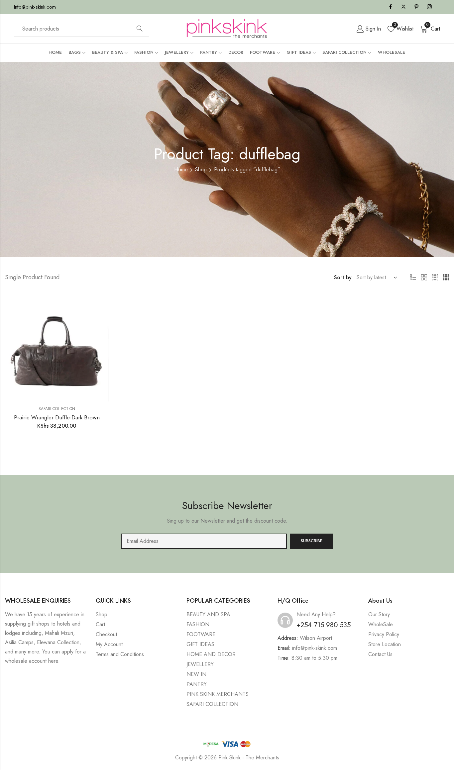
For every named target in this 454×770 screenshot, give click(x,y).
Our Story (379, 614)
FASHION (197, 624)
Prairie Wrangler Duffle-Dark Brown (57, 417)
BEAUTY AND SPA (208, 614)
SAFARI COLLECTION (57, 409)
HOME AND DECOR (211, 654)
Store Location (384, 644)
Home (181, 169)
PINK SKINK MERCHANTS (217, 694)
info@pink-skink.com (314, 648)
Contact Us (380, 654)
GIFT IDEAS (200, 644)
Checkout (106, 634)
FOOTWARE (200, 634)
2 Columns (424, 277)
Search (139, 29)
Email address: (204, 541)
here (53, 661)
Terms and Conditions (120, 654)
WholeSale (380, 624)
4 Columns (446, 277)
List (413, 277)
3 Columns (435, 277)
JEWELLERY (200, 664)
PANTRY (196, 684)
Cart (100, 624)
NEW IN (196, 674)
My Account (109, 644)
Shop (201, 169)
